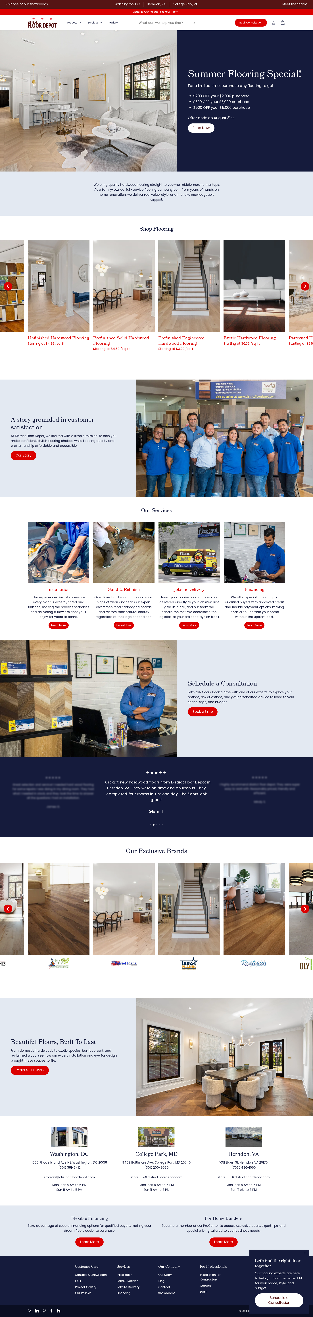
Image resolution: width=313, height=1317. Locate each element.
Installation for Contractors (210, 1277)
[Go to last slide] (8, 286)
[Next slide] (305, 286)
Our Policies (83, 1293)
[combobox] (167, 22)
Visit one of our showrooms (26, 4)
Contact (164, 1287)
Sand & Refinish (127, 1281)
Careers (206, 1286)
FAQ (78, 1281)
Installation (124, 1275)
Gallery (113, 22)
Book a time (203, 711)
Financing (123, 1293)
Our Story (24, 455)
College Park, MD (185, 4)
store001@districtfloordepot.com (69, 1177)
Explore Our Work (30, 1070)
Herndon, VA (156, 4)
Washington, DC (127, 4)
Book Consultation (250, 22)
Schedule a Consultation (279, 1300)
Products (72, 22)
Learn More (58, 625)
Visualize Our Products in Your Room (155, 12)
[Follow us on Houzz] (58, 1310)
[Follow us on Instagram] (30, 1310)
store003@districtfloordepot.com (244, 1177)
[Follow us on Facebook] (51, 1310)
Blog (161, 1281)
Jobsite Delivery (128, 1287)
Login (203, 1292)
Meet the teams (295, 4)
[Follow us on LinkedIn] (37, 1310)
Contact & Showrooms (91, 1275)
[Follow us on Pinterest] (44, 1310)
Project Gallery (85, 1287)
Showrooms (166, 1293)
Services (93, 22)
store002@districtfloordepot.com (157, 1177)
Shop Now (201, 127)
